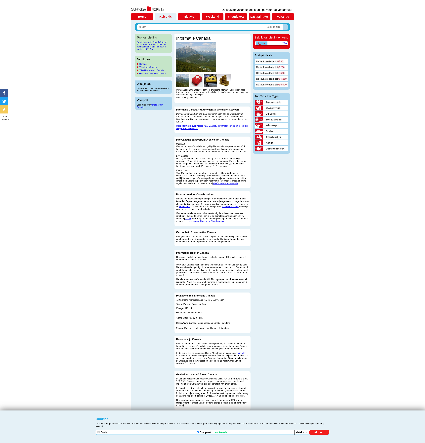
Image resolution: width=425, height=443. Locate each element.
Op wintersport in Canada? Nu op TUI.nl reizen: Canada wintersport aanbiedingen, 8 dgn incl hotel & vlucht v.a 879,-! (152, 45)
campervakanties (230, 206)
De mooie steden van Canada (152, 73)
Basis (103, 432)
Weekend (212, 16)
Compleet (214, 432)
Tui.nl (188, 218)
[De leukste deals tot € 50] (271, 61)
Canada (143, 64)
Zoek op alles (273, 27)
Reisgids (165, 16)
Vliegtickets (236, 16)
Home (142, 16)
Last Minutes (259, 16)
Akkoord (319, 432)
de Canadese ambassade (225, 183)
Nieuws (189, 16)
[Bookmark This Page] (5, 109)
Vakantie (283, 16)
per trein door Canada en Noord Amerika (206, 221)
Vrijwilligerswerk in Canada (151, 70)
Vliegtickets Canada (148, 67)
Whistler (242, 353)
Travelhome (184, 206)
